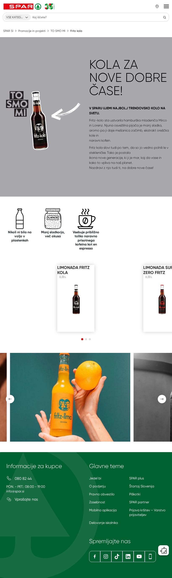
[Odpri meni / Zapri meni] (166, 6)
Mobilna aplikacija (103, 510)
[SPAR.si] (29, 6)
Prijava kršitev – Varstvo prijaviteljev (147, 512)
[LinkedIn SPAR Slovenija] (128, 556)
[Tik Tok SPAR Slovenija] (116, 556)
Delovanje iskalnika (103, 523)
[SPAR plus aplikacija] (150, 556)
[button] (82, 339)
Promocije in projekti (32, 31)
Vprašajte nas (26, 499)
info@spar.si (15, 491)
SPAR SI (8, 31)
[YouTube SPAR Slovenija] (139, 556)
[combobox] (17, 17)
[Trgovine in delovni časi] (157, 6)
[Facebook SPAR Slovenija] (94, 556)
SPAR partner (139, 502)
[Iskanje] (165, 17)
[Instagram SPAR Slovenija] (105, 556)
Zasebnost (97, 502)
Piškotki (134, 494)
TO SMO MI (58, 31)
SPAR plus (136, 478)
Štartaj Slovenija (141, 486)
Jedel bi (95, 478)
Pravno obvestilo (102, 494)
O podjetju (97, 486)
